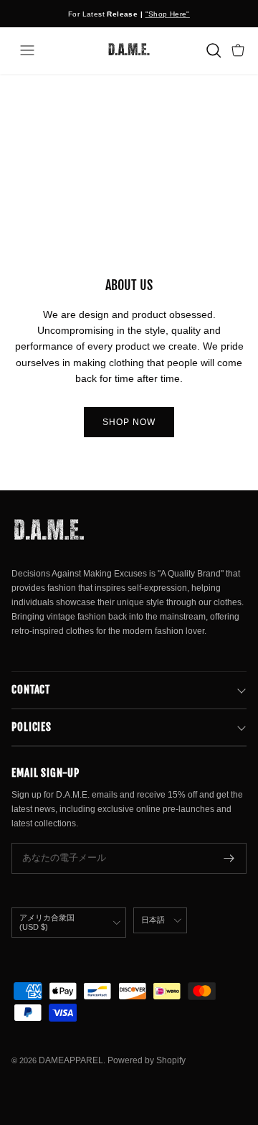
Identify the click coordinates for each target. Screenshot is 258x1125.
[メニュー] (27, 50)
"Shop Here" (167, 14)
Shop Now (129, 422)
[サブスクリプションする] (229, 858)
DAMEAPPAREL (71, 1060)
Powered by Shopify (147, 1060)
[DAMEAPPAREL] (129, 50)
